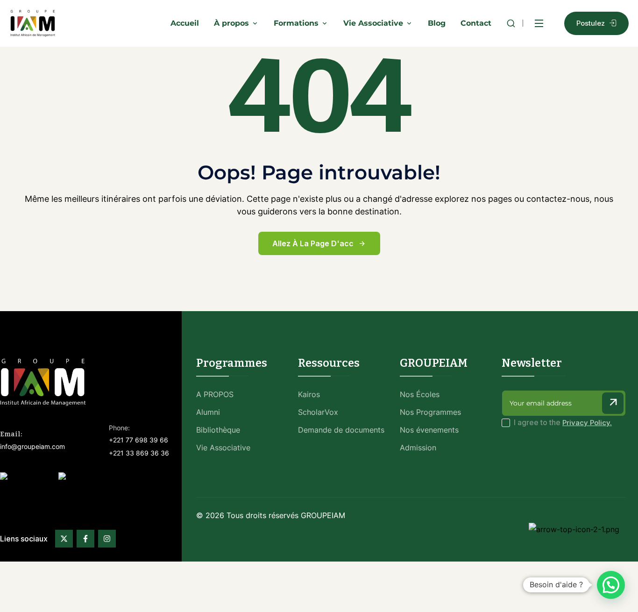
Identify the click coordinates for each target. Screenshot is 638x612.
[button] (611, 585)
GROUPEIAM (323, 515)
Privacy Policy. (587, 422)
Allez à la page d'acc (313, 243)
